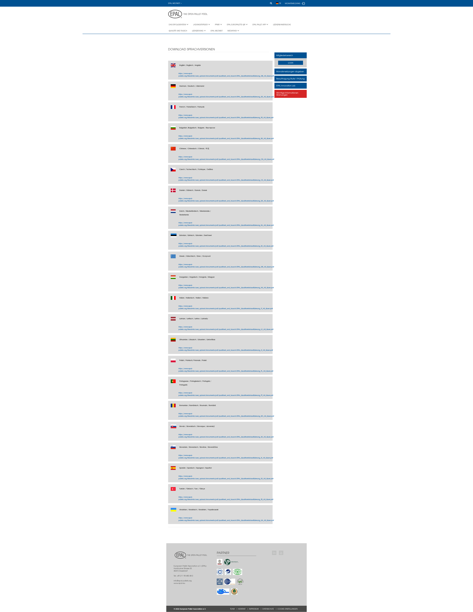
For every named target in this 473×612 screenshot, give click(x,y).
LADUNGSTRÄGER (200, 24)
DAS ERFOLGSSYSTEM (177, 24)
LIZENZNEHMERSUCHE (282, 24)
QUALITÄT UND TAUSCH (178, 30)
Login (290, 63)
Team (232, 609)
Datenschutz (268, 609)
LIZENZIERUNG (197, 30)
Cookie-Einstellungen (287, 609)
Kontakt (241, 609)
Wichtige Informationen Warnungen (287, 93)
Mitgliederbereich (284, 55)
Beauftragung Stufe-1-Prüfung (290, 78)
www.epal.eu (179, 583)
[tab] (220, 65)
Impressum (254, 609)
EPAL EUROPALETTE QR (236, 24)
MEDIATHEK (232, 30)
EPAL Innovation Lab (285, 85)
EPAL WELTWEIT (174, 3)
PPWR (217, 24)
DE (280, 3)
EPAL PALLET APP (259, 24)
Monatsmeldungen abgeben (290, 71)
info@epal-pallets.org (183, 580)
